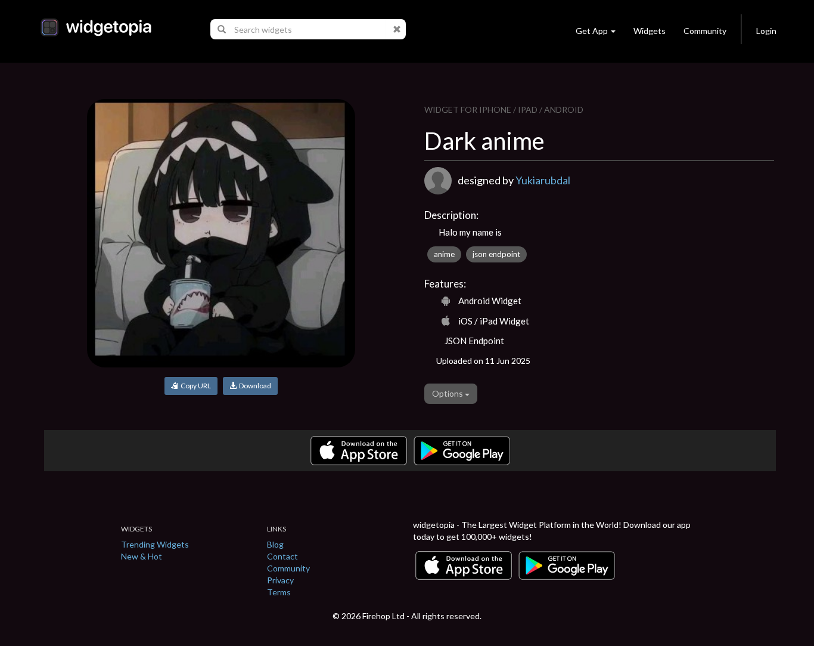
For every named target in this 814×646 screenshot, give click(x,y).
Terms (279, 592)
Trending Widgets (155, 544)
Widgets (649, 31)
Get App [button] (592, 31)
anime (444, 254)
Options (448, 393)
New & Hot (141, 556)
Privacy (280, 580)
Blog (275, 544)
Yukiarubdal (542, 180)
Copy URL (194, 385)
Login (766, 31)
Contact (282, 556)
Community (704, 31)
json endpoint (496, 254)
